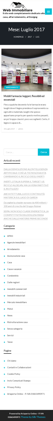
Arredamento (12, 87)
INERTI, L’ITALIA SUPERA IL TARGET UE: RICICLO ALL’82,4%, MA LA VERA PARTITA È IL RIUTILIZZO (26, 185)
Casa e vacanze (14, 269)
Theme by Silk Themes (33, 416)
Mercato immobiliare (17, 302)
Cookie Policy (13, 374)
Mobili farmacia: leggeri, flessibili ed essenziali (24, 97)
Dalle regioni (13, 282)
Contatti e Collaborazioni (19, 367)
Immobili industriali (16, 295)
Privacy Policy (14, 387)
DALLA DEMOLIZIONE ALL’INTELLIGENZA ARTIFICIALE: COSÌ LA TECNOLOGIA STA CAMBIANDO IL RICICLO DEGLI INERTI (26, 173)
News (9, 315)
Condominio (13, 275)
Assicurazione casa (16, 256)
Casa (9, 262)
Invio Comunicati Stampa (18, 380)
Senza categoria (14, 328)
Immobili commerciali (17, 289)
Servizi (10, 335)
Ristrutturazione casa (17, 322)
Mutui (10, 308)
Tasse (10, 342)
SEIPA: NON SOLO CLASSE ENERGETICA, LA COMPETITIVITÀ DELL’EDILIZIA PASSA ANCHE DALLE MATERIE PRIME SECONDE (26, 215)
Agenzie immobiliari (16, 242)
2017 (30, 37)
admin (20, 129)
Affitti (10, 236)
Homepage (19, 37)
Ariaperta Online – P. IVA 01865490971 (26, 394)
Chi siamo (11, 360)
